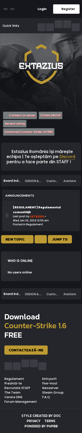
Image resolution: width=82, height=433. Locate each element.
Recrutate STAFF (17, 388)
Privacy (33, 420)
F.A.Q (46, 397)
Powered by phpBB (41, 426)
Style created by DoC (41, 415)
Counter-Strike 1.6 (35, 325)
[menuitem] (40, 9)
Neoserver (50, 388)
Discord (67, 157)
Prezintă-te (13, 383)
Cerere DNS (13, 397)
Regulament (34, 224)
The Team (12, 392)
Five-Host (49, 383)
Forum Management (20, 401)
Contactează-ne (26, 350)
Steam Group (53, 392)
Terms (49, 420)
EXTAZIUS (37, 216)
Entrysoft (49, 379)
